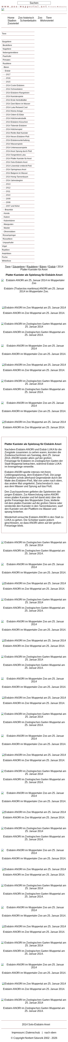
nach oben (50, 1032)
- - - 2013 (6, 184)
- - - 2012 (6, 188)
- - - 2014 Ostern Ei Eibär (13, 115)
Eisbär (52, 266)
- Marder (6, 228)
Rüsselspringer (9, 235)
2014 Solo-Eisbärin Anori (36, 1024)
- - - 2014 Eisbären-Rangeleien (15, 93)
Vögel (4, 246)
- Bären (5, 67)
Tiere (49, 17)
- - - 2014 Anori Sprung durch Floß (17, 151)
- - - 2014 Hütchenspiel (12, 129)
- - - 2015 (6, 82)
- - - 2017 (6, 74)
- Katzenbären (8, 221)
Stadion (12, 20)
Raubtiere (6, 63)
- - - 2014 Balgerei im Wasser (15, 173)
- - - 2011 (6, 191)
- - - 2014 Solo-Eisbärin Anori (15, 162)
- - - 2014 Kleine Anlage (12, 111)
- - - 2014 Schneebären (12, 89)
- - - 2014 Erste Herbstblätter (14, 100)
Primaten (6, 60)
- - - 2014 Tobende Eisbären (14, 126)
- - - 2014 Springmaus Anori (14, 169)
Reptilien (6, 250)
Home (11, 17)
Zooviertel (13, 23)
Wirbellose (6, 261)
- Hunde (6, 213)
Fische (5, 257)
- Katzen (6, 217)
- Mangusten (7, 224)
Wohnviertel (47, 20)
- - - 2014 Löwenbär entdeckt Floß (17, 166)
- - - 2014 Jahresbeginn (12, 180)
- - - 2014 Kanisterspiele (12, 96)
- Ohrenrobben (8, 231)
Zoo (40, 17)
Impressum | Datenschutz (26, 1032)
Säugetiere (6, 42)
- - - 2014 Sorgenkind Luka (14, 155)
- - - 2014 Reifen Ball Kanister (15, 133)
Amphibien (6, 253)
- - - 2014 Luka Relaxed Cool (15, 107)
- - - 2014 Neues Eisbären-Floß (15, 136)
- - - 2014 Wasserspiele (12, 144)
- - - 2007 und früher (11, 206)
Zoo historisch (26, 17)
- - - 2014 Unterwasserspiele (14, 147)
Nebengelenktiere (10, 52)
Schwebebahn (28, 20)
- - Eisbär (6, 71)
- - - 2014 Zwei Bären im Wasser (16, 104)
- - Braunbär (7, 210)
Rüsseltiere (7, 239)
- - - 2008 (6, 202)
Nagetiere (6, 49)
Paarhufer (6, 56)
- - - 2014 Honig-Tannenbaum (15, 177)
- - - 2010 (6, 195)
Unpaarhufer (8, 242)
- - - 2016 (6, 78)
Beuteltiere (7, 45)
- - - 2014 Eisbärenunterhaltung (16, 140)
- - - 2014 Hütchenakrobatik (14, 118)
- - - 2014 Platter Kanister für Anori (17, 158)
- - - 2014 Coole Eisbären (13, 85)
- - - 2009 (6, 199)
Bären (43, 266)
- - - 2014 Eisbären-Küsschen (15, 122)
